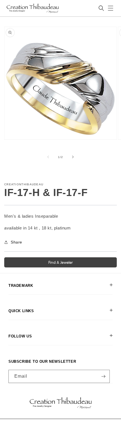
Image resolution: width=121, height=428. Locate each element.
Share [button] (16, 242)
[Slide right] (73, 157)
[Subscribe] (103, 376)
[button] (110, 8)
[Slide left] (48, 157)
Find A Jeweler (60, 262)
